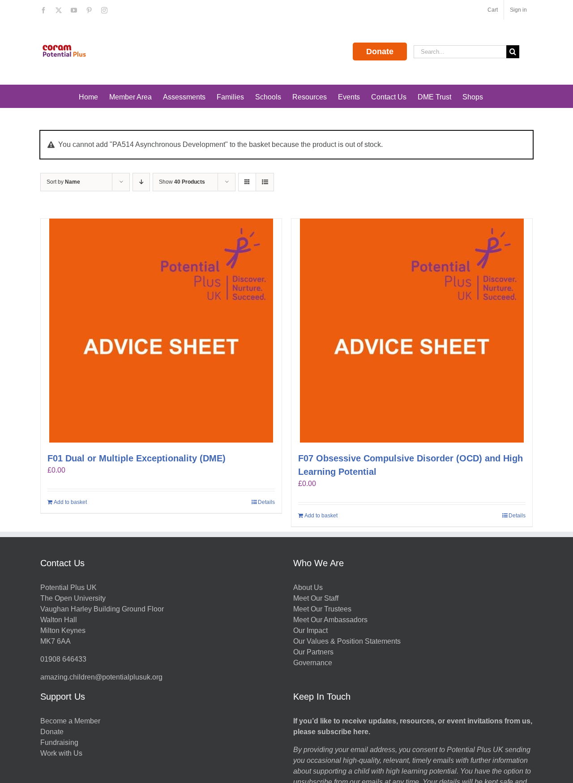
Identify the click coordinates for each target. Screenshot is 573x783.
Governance (312, 663)
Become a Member (70, 721)
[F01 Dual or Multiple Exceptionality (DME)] (161, 331)
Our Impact (311, 630)
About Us (308, 587)
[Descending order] (141, 182)
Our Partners (313, 652)
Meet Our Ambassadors (330, 620)
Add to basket (70, 502)
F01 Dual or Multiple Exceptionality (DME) (136, 458)
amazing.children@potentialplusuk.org (101, 677)
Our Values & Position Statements (347, 641)
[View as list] (265, 182)
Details (266, 502)
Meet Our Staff (315, 598)
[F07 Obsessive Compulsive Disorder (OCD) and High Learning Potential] (411, 331)
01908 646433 (63, 659)
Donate (379, 51)
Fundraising (59, 742)
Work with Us (61, 753)
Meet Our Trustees (322, 609)
